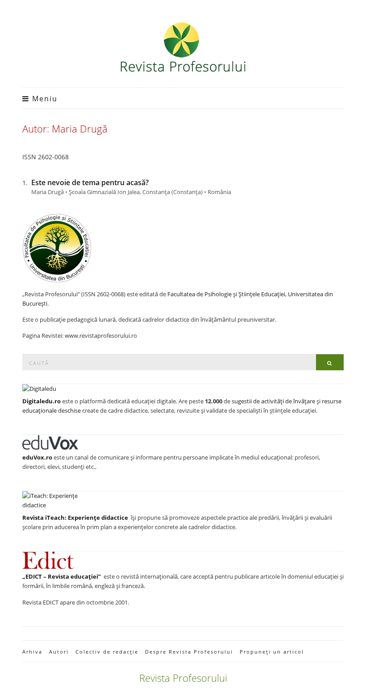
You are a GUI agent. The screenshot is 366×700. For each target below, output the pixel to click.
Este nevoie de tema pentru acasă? (90, 182)
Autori (59, 651)
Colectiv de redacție (106, 651)
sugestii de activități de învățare (273, 401)
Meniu (43, 98)
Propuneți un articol (272, 651)
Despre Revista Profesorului (189, 651)
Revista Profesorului (183, 677)
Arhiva (32, 651)
